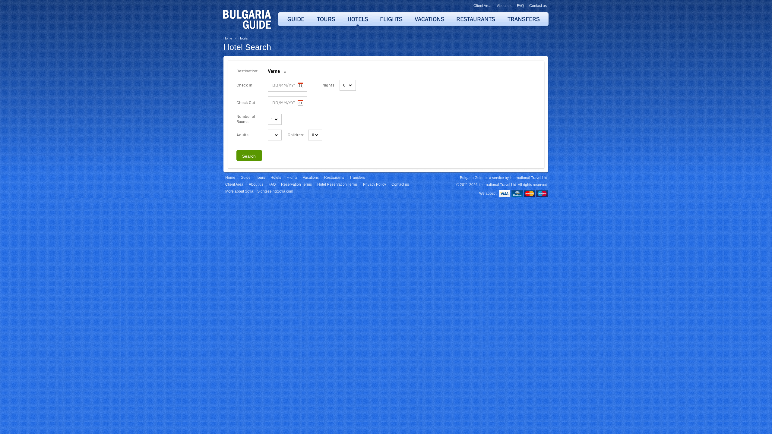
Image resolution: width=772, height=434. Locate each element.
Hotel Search (247, 47)
